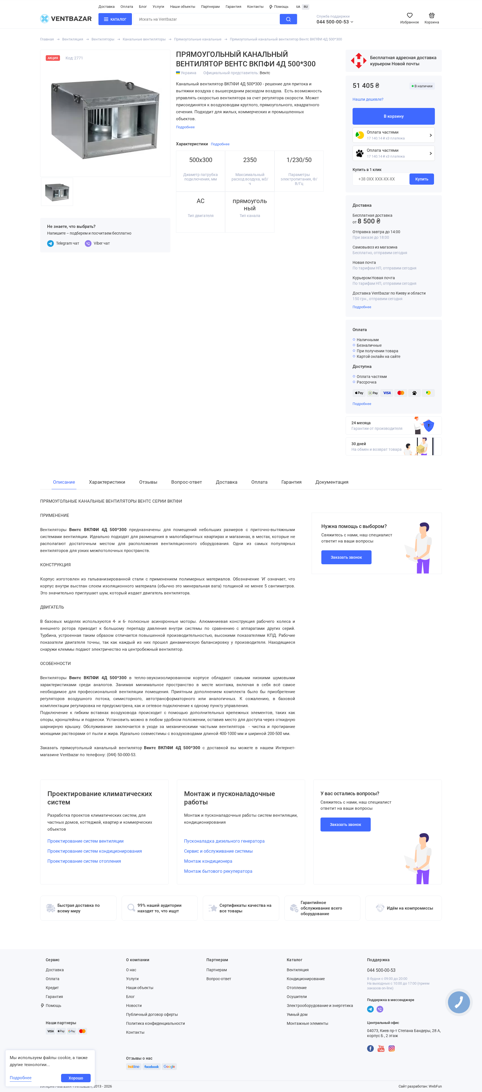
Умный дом (297, 1014)
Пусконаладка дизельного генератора (224, 841)
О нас (131, 970)
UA (298, 7)
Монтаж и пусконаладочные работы (229, 798)
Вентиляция (72, 39)
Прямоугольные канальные (197, 39)
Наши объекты (182, 6)
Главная (47, 39)
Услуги (158, 6)
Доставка (106, 6)
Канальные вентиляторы (144, 39)
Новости (134, 1005)
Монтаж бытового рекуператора (218, 871)
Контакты (255, 6)
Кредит (52, 987)
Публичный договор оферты (152, 1014)
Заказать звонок (346, 557)
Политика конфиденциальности (155, 1023)
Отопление (297, 987)
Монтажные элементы (307, 1023)
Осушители (297, 996)
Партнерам (210, 6)
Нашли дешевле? (368, 99)
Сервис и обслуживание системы (218, 851)
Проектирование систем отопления (84, 861)
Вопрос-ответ (218, 979)
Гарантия (233, 6)
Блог (143, 6)
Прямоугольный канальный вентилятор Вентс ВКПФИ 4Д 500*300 (286, 39)
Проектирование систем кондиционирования (94, 851)
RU (306, 7)
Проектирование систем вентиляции (85, 841)
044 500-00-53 (333, 22)
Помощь (281, 6)
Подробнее (362, 307)
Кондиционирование (306, 979)
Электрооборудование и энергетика (320, 1005)
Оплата (126, 6)
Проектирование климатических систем (99, 798)
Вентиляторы (102, 39)
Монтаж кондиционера (208, 861)
